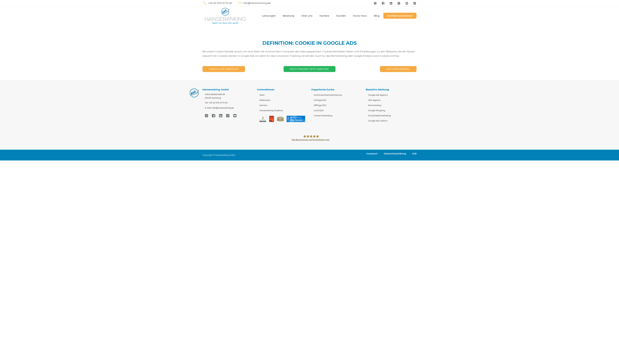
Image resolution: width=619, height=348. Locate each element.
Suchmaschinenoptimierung (328, 95)
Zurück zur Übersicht (223, 69)
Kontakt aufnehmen (400, 15)
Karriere (324, 15)
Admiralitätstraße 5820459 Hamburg (215, 96)
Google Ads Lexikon (378, 121)
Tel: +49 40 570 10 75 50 (216, 103)
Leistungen (269, 15)
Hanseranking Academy (271, 110)
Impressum (372, 153)
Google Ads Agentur (378, 95)
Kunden (341, 15)
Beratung (288, 15)
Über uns (306, 15)
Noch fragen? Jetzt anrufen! (309, 69)
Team (262, 95)
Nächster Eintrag (398, 69)
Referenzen (264, 100)
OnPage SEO (320, 100)
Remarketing (374, 105)
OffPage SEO (320, 105)
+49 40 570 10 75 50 (220, 3)
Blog (376, 15)
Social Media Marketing (379, 115)
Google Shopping (376, 110)
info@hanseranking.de (257, 3)
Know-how (360, 15)
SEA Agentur (374, 100)
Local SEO (319, 110)
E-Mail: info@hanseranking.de (219, 108)
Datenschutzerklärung (395, 153)
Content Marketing (323, 115)
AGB (414, 153)
